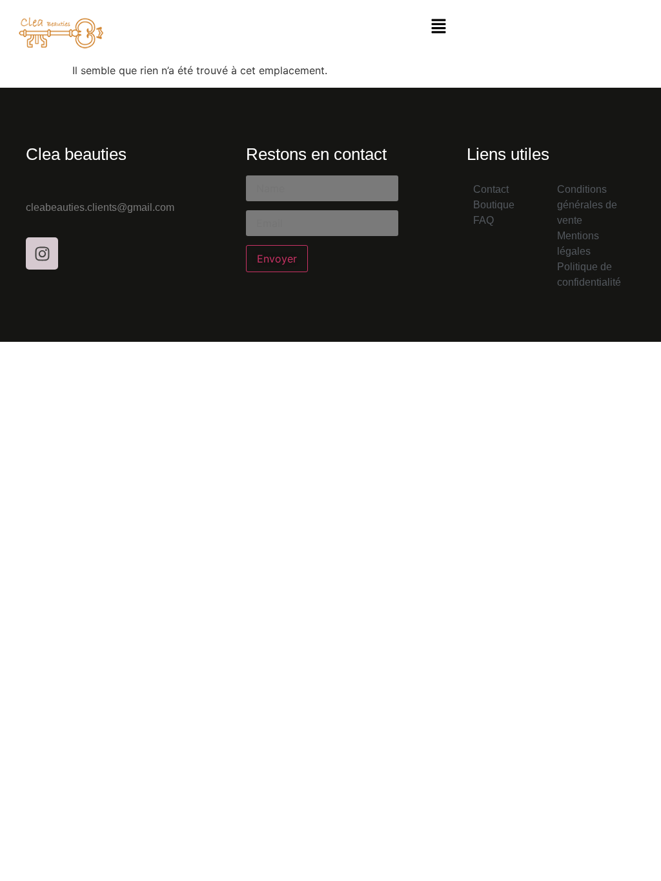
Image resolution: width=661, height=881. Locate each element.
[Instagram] (42, 253)
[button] (438, 27)
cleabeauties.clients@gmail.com (100, 207)
